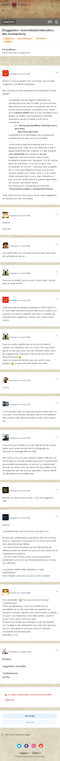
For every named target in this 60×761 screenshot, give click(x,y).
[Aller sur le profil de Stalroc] (5, 245)
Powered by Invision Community (30, 756)
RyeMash (10, 49)
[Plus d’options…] (57, 72)
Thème (36, 753)
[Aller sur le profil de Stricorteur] (5, 592)
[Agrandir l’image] (19, 357)
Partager (31, 716)
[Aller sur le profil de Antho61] (5, 651)
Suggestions (25, 52)
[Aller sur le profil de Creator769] (5, 437)
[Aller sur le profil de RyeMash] (5, 73)
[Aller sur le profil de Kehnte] (5, 490)
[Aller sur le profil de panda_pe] (5, 404)
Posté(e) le (19, 74)
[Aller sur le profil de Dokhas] (5, 517)
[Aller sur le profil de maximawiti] (5, 273)
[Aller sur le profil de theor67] (5, 215)
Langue (23, 753)
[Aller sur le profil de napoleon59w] (5, 380)
